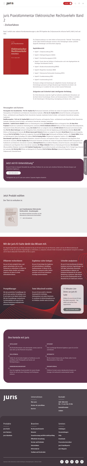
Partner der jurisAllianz (38, 405)
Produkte (7, 423)
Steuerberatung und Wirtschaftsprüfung (43, 435)
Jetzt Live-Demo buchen (72, 309)
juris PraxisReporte (64, 445)
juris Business (7, 432)
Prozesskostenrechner (65, 442)
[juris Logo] (10, 4)
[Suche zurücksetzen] (74, 3)
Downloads (62, 439)
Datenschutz (13, 461)
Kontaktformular (63, 407)
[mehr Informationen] (11, 217)
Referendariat (35, 449)
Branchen (35, 423)
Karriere (33, 408)
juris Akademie (7, 435)
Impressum (5, 461)
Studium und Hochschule (38, 452)
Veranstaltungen (63, 432)
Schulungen (62, 429)
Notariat (33, 432)
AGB (9, 461)
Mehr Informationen (13, 173)
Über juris (34, 402)
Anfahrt (61, 411)
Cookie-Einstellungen (21, 461)
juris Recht (6, 429)
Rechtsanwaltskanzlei (37, 429)
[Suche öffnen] (76, 3)
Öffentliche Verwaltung (38, 439)
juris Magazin (63, 449)
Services (62, 423)
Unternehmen (35, 445)
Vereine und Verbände (37, 442)
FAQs (60, 435)
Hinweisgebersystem (30, 461)
